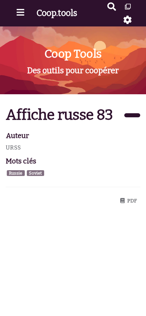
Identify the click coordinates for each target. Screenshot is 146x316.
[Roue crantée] (128, 19)
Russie (15, 173)
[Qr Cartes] (128, 6)
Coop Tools (73, 54)
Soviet (35, 173)
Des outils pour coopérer (73, 70)
